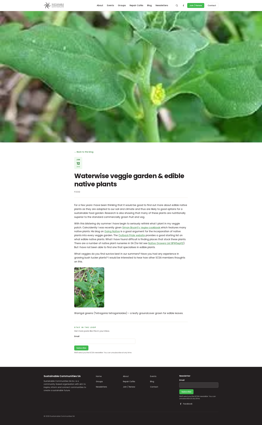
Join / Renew (195, 5)
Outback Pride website (131, 235)
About (100, 5)
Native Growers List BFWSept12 (165, 243)
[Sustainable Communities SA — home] (54, 5)
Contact (212, 5)
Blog (149, 5)
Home (99, 376)
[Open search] (177, 5)
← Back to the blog (83, 152)
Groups (122, 5)
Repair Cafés (136, 5)
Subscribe (81, 348)
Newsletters (162, 5)
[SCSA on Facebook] (183, 5)
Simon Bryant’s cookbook (141, 227)
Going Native (112, 231)
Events (110, 5)
